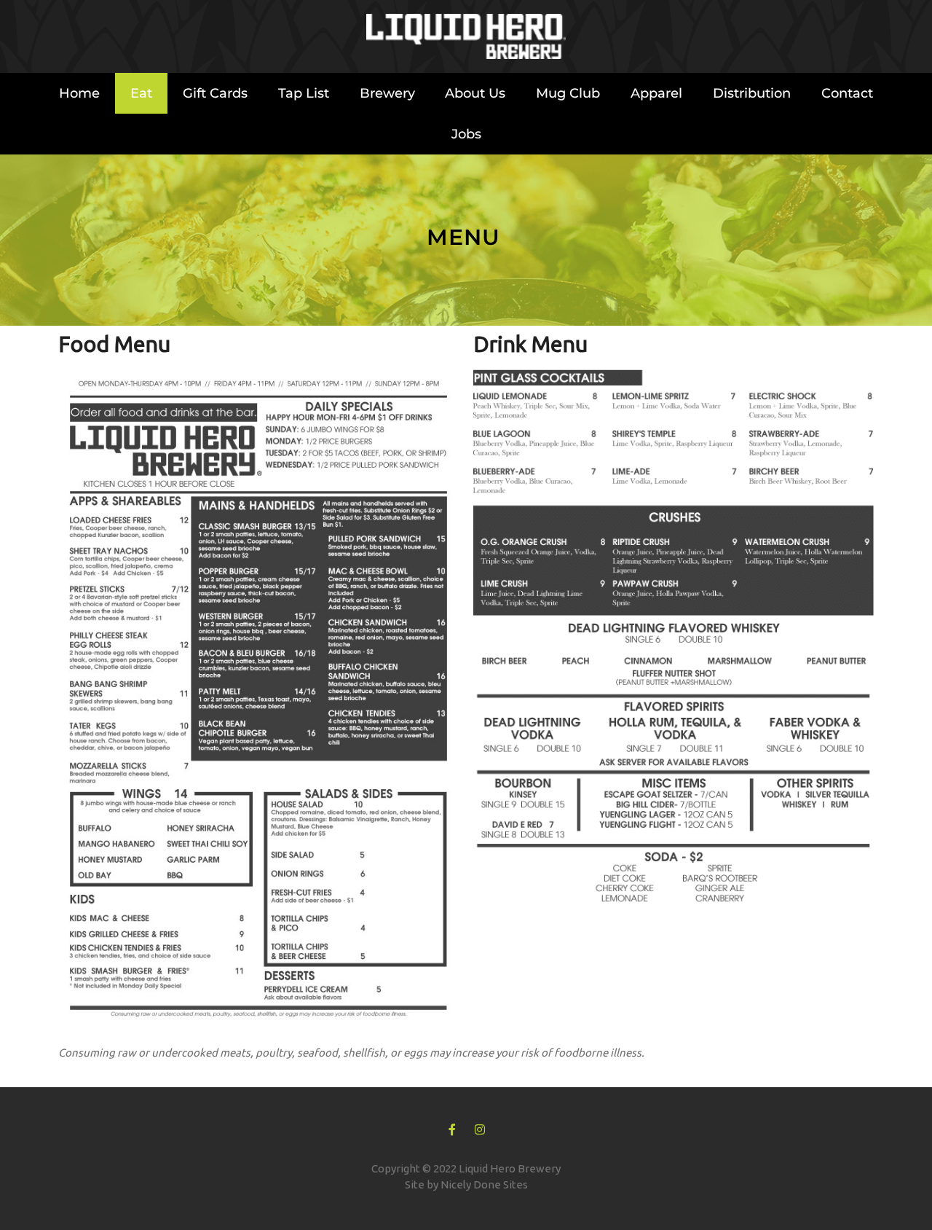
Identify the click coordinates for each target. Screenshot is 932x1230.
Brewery (387, 93)
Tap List (303, 93)
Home (79, 93)
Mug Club (568, 93)
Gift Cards (215, 93)
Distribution (752, 93)
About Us (475, 93)
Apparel (656, 93)
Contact (847, 93)
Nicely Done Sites (484, 1184)
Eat (141, 93)
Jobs (466, 134)
